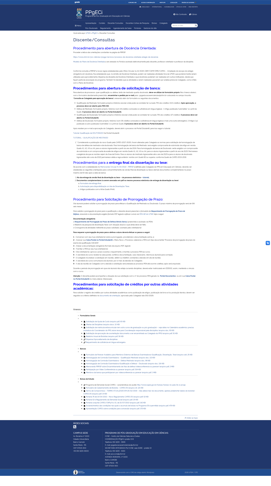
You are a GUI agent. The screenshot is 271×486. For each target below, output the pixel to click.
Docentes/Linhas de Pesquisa (137, 23)
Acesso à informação (148, 2)
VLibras (194, 14)
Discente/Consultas (115, 23)
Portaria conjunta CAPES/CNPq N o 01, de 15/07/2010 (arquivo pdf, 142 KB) (116, 402)
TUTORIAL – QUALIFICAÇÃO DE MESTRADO (90, 137)
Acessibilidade (169, 7)
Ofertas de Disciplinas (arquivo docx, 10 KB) (103, 324)
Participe (162, 2)
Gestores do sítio (150, 28)
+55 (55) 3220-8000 (81, 451)
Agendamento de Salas (122, 28)
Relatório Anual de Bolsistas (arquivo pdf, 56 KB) (105, 336)
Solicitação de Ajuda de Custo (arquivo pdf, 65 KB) (105, 321)
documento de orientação (110, 295)
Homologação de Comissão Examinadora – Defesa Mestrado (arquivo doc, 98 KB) (118, 360)
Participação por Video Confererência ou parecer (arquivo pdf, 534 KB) (113, 369)
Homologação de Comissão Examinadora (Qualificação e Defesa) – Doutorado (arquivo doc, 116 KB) (125, 363)
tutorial (146, 177)
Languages (145, 7)
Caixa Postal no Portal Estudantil (99, 240)
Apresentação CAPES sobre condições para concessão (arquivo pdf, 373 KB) (116, 408)
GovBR (77, 2)
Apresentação (90, 23)
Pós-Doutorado (91, 28)
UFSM (191, 472)
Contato (102, 23)
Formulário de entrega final (90, 183)
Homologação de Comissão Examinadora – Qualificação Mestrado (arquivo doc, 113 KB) (120, 357)
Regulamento (105, 28)
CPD (196, 472)
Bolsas (154, 23)
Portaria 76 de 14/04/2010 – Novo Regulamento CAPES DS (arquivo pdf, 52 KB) (117, 396)
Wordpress (150, 472)
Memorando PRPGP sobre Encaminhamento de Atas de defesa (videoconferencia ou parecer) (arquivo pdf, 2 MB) (130, 366)
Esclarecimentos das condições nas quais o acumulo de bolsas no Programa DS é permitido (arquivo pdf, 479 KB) (130, 405)
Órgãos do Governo (188, 2)
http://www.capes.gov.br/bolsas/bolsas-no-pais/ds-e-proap (161, 385)
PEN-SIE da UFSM (146, 214)
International (157, 7)
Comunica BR (132, 2)
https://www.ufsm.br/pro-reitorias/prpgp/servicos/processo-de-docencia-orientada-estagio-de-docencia (115, 57)
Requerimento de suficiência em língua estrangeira (105, 342)
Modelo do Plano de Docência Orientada (89, 61)
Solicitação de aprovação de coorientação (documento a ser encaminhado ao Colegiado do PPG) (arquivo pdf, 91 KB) (132, 333)
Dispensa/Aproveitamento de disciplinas (102, 339)
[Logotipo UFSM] (79, 13)
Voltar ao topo (192, 418)
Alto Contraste (181, 14)
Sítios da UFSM (181, 7)
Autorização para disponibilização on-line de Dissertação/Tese (104, 186)
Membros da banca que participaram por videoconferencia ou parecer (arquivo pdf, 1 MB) (121, 372)
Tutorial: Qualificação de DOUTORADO (88, 133)
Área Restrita (193, 7)
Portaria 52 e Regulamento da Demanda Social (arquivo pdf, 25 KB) (112, 399)
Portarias (137, 28)
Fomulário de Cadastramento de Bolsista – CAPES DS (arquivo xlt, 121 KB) (114, 388)
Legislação (173, 2)
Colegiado (164, 23)
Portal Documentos (168, 276)
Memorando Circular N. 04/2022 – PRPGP (116, 167)
